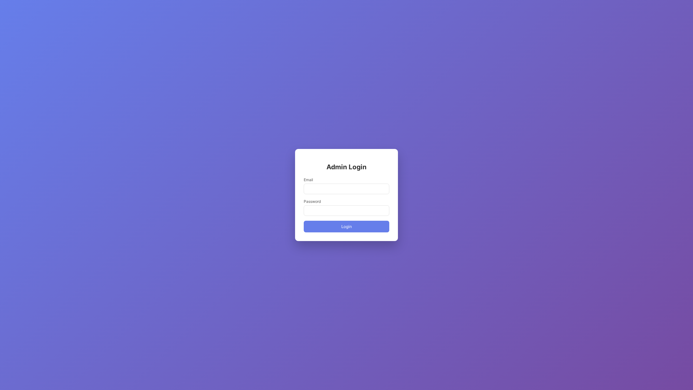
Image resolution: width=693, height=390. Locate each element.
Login (346, 226)
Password (312, 201)
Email (308, 179)
